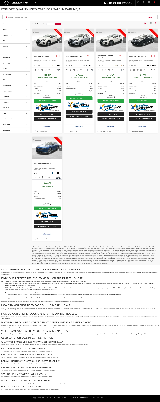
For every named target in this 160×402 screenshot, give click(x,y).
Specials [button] (49, 3)
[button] (60, 40)
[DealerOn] (36, 397)
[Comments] (57, 70)
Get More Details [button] (47, 114)
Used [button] (43, 3)
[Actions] (59, 56)
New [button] (39, 3)
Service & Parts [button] (58, 3)
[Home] (35, 3)
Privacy (95, 397)
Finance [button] (67, 3)
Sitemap (99, 397)
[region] (47, 90)
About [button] (74, 3)
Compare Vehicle (42, 131)
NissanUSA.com (105, 397)
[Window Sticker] (59, 70)
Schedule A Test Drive (47, 119)
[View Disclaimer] (49, 69)
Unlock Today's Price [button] (47, 101)
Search (150, 17)
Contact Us (89, 397)
